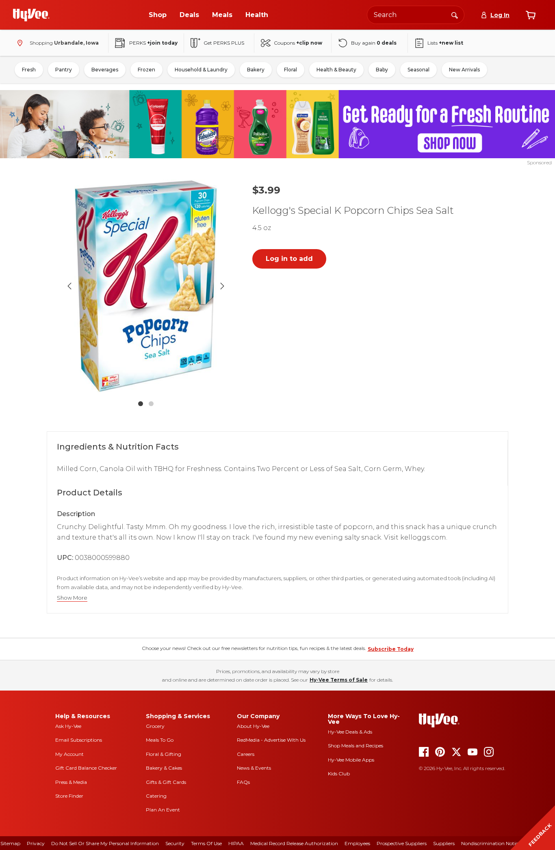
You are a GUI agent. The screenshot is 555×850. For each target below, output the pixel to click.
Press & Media (71, 782)
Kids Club (339, 773)
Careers (245, 754)
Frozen (146, 70)
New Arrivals (464, 70)
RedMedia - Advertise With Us (271, 740)
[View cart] (530, 15)
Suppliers (444, 843)
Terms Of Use (206, 843)
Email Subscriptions (78, 740)
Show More (72, 598)
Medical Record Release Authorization (294, 843)
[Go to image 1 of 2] (140, 404)
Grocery (155, 726)
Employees (357, 843)
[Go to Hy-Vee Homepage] (31, 15)
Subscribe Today (391, 649)
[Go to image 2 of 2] (151, 404)
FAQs (243, 782)
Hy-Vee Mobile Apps (351, 760)
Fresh (29, 70)
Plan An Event (163, 810)
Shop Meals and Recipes (355, 745)
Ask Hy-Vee (68, 726)
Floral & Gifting (163, 754)
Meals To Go (159, 740)
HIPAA (236, 843)
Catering (156, 796)
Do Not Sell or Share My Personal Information (105, 843)
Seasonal (418, 70)
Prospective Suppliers (402, 843)
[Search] (454, 15)
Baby (382, 70)
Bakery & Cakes (164, 768)
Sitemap (10, 843)
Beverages (104, 70)
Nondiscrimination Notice (490, 843)
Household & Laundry (201, 70)
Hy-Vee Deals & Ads (350, 732)
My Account (69, 754)
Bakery (255, 70)
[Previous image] (69, 286)
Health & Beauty (336, 70)
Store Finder (69, 796)
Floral (290, 70)
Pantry (63, 70)
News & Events (254, 768)
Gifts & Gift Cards (166, 782)
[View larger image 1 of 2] (145, 286)
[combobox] (415, 15)
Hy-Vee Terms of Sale (339, 680)
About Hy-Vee (253, 726)
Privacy (36, 843)
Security (174, 843)
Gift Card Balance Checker (86, 768)
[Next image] (222, 286)
